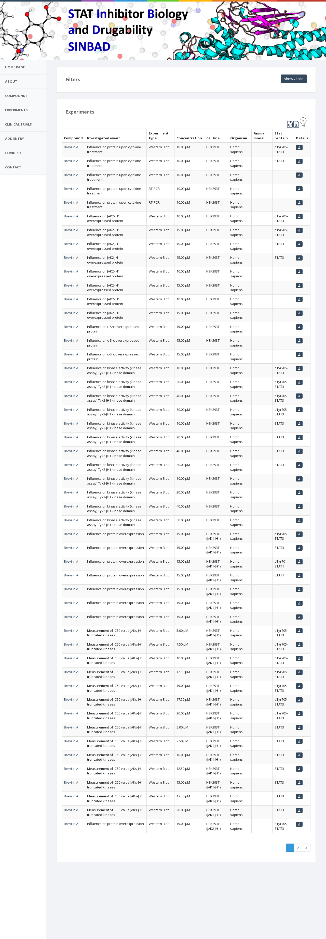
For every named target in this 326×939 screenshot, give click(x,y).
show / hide (293, 78)
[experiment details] (299, 147)
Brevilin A (71, 147)
